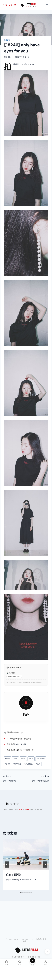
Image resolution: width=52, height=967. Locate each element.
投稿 (8, 744)
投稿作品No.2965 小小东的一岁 (20, 750)
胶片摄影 (17, 764)
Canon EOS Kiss (14, 676)
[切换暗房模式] (47, 951)
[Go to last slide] (7, 864)
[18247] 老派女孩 (40, 778)
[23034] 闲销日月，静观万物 (19, 738)
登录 (20, 810)
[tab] (21, 892)
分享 (15, 758)
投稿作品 (7, 40)
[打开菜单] (46, 5)
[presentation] (26, 854)
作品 (12, 744)
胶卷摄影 (41, 758)
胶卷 (31, 758)
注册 (27, 810)
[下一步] (45, 864)
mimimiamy (14, 880)
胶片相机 (28, 764)
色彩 (38, 764)
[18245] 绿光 (9, 778)
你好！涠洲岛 (13, 874)
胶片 (7, 764)
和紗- (10, 57)
